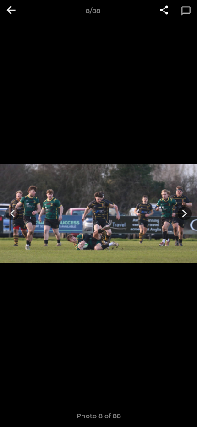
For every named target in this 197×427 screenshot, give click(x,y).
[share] (164, 11)
